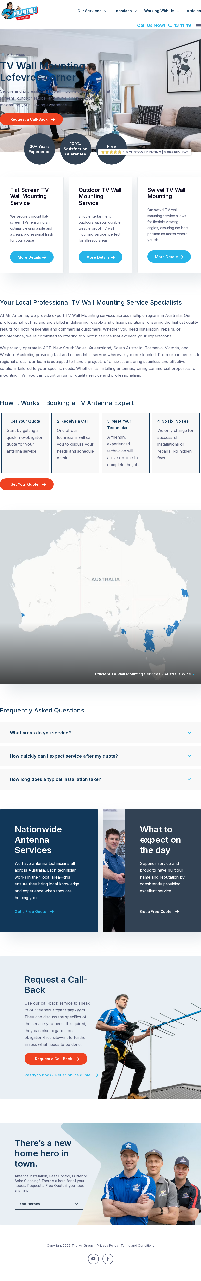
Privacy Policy (107, 1245)
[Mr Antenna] (19, 19)
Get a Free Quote (30, 911)
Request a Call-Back (29, 119)
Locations (123, 10)
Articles (194, 10)
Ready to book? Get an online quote (58, 1075)
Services (17, 54)
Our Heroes (30, 1204)
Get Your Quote (24, 484)
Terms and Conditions (137, 1245)
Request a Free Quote (45, 1185)
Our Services (89, 10)
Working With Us (159, 10)
